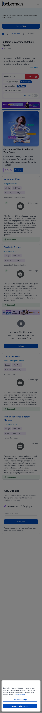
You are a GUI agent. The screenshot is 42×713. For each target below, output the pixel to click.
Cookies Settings (20, 700)
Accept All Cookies (20, 706)
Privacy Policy (20, 694)
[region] (21, 696)
